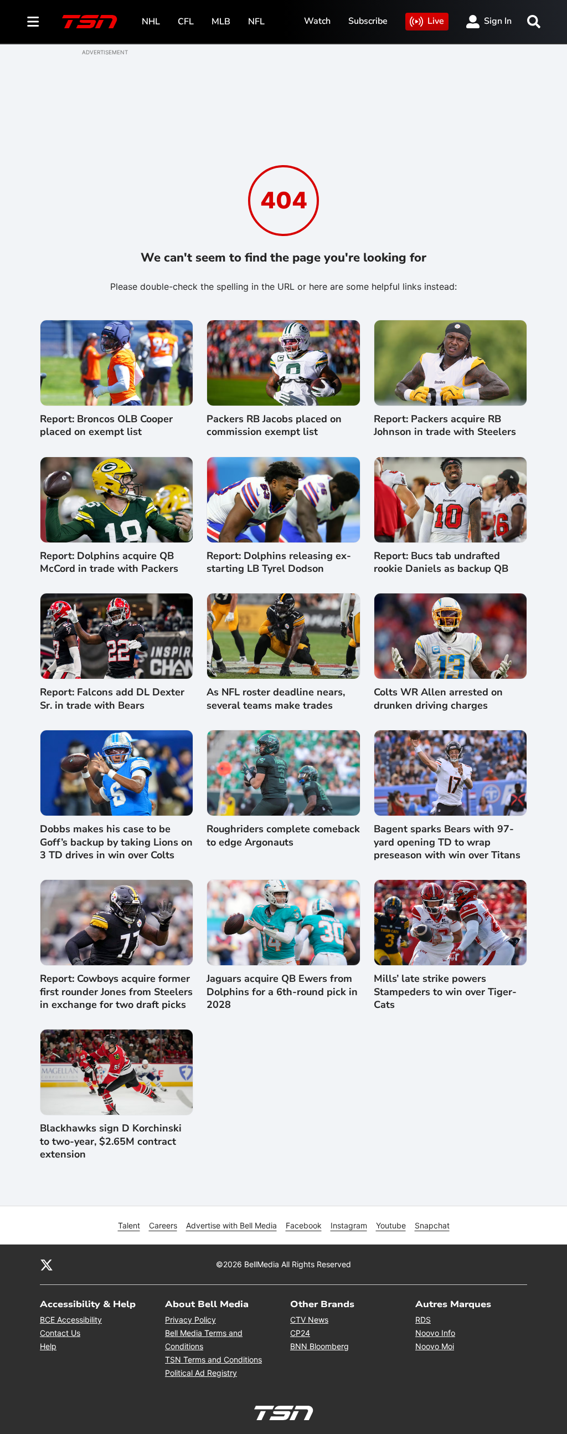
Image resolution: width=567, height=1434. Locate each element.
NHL (151, 22)
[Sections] (33, 22)
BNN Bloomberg (319, 1346)
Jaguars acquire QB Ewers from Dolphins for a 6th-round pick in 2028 (282, 991)
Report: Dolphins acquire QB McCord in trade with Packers (109, 562)
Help (48, 1346)
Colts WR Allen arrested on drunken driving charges (438, 698)
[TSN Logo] (89, 21)
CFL (186, 22)
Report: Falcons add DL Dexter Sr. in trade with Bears (112, 698)
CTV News (309, 1319)
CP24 (300, 1333)
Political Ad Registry (201, 1372)
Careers (163, 1225)
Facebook (304, 1225)
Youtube (391, 1225)
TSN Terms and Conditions (213, 1359)
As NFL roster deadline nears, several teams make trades (276, 698)
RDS (423, 1319)
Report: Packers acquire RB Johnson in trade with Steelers (445, 425)
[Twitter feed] (46, 1264)
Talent (129, 1225)
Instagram (349, 1225)
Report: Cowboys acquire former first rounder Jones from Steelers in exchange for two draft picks (116, 991)
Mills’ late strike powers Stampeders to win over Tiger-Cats (445, 991)
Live (435, 21)
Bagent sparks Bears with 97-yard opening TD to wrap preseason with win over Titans (447, 842)
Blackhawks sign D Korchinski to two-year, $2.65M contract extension (111, 1141)
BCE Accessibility (71, 1319)
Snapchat (432, 1225)
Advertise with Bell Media (231, 1225)
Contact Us (60, 1333)
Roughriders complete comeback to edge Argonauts (283, 835)
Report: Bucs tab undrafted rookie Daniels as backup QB (441, 562)
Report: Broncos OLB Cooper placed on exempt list (106, 425)
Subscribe (368, 21)
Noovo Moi (434, 1346)
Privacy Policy (190, 1319)
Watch (317, 21)
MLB (221, 22)
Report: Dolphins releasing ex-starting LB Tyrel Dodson (279, 562)
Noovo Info (435, 1333)
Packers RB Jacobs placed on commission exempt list (274, 425)
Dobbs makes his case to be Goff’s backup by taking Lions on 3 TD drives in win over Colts (116, 842)
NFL (256, 22)
